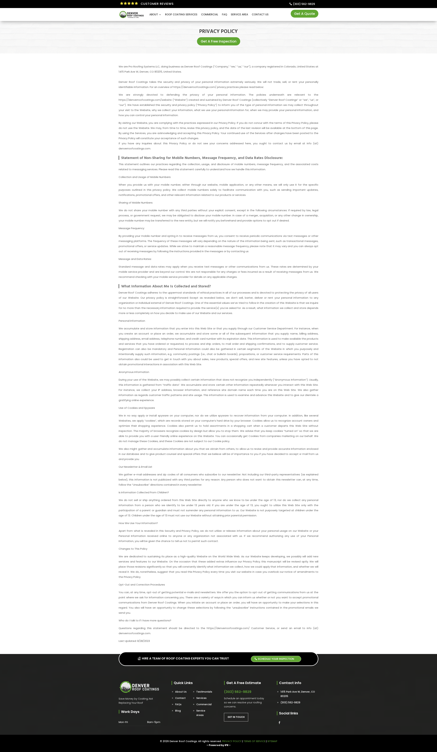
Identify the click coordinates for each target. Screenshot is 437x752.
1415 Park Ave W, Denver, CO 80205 (297, 694)
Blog (178, 710)
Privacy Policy (231, 741)
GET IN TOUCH (236, 717)
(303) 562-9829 (304, 4)
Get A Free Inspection (218, 41)
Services (201, 698)
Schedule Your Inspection (276, 659)
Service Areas (200, 713)
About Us (181, 691)
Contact (180, 698)
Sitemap (272, 741)
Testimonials (204, 691)
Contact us (260, 14)
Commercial (209, 14)
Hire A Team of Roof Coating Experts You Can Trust (185, 658)
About (153, 14)
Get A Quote (304, 13)
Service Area (239, 14)
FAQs (178, 704)
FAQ (224, 14)
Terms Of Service (254, 741)
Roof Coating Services (181, 14)
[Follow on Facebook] (279, 722)
